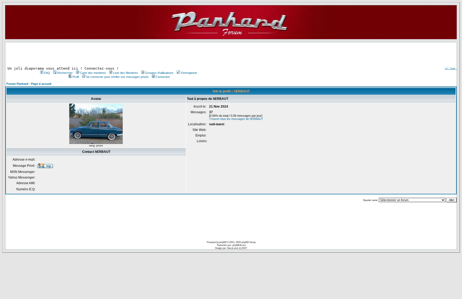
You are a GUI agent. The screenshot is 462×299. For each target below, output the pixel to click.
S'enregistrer (189, 72)
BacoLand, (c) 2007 (237, 248)
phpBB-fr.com (239, 245)
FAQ (47, 72)
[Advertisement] (118, 54)
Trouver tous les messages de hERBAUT (236, 118)
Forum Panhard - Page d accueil (28, 83)
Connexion (163, 76)
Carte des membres (93, 72)
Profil (75, 76)
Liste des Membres (125, 72)
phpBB (222, 242)
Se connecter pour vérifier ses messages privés (117, 76)
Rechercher (65, 72)
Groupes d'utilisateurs (159, 72)
